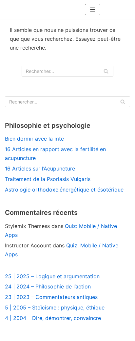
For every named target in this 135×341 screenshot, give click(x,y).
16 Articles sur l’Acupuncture (40, 168)
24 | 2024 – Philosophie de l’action (48, 286)
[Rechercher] (106, 71)
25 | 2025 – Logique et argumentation (52, 276)
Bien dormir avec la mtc (34, 138)
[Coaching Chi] (55, 9)
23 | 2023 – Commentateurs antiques (51, 297)
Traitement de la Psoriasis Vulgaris (47, 179)
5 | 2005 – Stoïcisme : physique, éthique (55, 307)
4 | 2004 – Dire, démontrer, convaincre (53, 318)
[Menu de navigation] (92, 9)
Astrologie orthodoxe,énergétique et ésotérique (64, 189)
